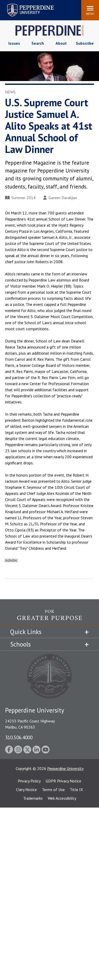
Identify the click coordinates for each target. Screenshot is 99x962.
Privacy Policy (29, 780)
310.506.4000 (18, 737)
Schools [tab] (20, 644)
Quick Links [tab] (25, 632)
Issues (14, 43)
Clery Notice (26, 789)
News (10, 91)
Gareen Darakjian (62, 197)
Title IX (76, 789)
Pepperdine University (24, 5)
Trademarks (33, 798)
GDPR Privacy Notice (63, 780)
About (61, 43)
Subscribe (85, 43)
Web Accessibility (62, 798)
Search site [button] (8, 7)
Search (37, 43)
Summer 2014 (23, 197)
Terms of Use (53, 789)
